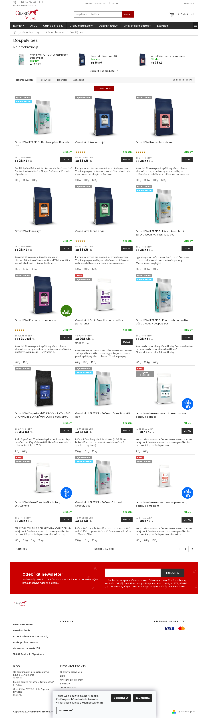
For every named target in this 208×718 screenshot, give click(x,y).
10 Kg (34, 180)
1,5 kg (26, 180)
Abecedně (78, 79)
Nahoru (22, 549)
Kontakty (65, 683)
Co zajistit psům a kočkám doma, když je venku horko (31, 673)
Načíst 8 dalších (104, 549)
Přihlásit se (172, 572)
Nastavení (66, 710)
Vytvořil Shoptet (186, 711)
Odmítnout (120, 698)
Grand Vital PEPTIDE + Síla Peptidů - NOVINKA (32, 691)
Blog (115, 3)
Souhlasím (142, 698)
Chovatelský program (71, 679)
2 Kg (17, 451)
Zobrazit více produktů (102, 70)
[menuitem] (18, 25)
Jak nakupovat (68, 687)
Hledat (128, 14)
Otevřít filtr (104, 88)
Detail (66, 159)
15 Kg (94, 180)
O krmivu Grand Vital (95, 3)
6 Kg (77, 362)
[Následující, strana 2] (185, 549)
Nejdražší (62, 79)
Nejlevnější (45, 79)
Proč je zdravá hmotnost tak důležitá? (33, 682)
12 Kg (85, 362)
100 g (17, 180)
